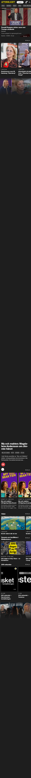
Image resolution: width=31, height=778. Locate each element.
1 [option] (2, 469)
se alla (27, 40)
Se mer (25, 36)
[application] (15, 16)
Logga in (20, 2)
